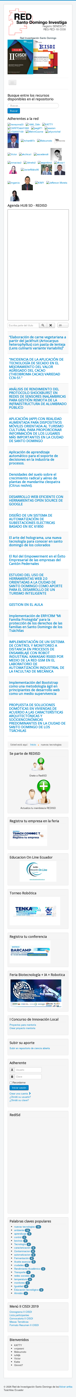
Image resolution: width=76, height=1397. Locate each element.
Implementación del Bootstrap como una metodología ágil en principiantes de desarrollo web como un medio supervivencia (34, 688)
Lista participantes (19, 1315)
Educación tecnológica (26, 1289)
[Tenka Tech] (35, 911)
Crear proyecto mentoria (22, 1028)
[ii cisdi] (20, 56)
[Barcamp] (30, 951)
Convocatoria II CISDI (21, 1318)
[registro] (38, 792)
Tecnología (20, 1244)
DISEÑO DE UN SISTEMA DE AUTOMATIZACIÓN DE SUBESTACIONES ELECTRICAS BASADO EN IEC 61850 (32, 521)
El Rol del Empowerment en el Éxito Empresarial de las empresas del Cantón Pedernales (37, 560)
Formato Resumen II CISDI (24, 1325)
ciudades (19, 1265)
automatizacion (22, 1254)
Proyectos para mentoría (23, 1024)
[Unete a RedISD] (38, 764)
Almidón (18, 1293)
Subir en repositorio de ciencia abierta (30, 1048)
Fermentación (22, 1258)
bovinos (18, 1240)
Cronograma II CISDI (21, 1311)
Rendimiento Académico (27, 1268)
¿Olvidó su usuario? (20, 1097)
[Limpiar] (51, 325)
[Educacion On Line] (38, 871)
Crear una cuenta (19, 1093)
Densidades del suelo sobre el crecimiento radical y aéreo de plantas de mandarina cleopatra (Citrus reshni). (34, 480)
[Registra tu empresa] (28, 835)
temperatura (20, 1279)
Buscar (14, 110)
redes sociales (22, 1275)
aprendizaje (20, 1233)
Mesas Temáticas (19, 1321)
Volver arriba (65, 1386)
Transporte (19, 1272)
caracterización (22, 1247)
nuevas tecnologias (24, 1226)
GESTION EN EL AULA (26, 604)
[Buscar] (43, 325)
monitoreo (19, 1282)
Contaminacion (22, 1251)
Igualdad (18, 1286)
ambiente (19, 1230)
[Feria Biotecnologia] (36, 993)
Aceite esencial (22, 1261)
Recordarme (19, 1082)
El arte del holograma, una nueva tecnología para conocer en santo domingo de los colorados (36, 541)
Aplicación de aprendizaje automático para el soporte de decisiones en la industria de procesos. (33, 457)
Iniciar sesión (19, 1087)
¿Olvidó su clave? (19, 1100)
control (17, 1237)
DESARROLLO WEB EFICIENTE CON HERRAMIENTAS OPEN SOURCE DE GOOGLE (36, 500)
